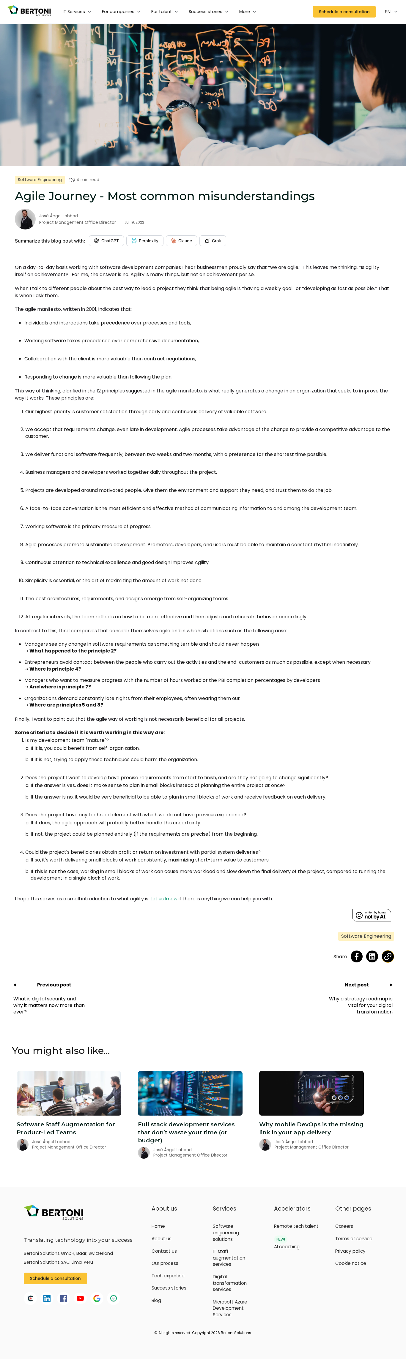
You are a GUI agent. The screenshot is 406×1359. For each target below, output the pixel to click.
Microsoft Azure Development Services (230, 1308)
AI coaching (287, 1247)
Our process (165, 1263)
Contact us (164, 1251)
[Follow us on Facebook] (357, 956)
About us (161, 1239)
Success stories (169, 1288)
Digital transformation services (230, 1283)
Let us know (163, 898)
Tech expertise (168, 1276)
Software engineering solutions (226, 1232)
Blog (156, 1300)
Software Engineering (40, 180)
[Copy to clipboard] (388, 956)
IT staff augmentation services (229, 1257)
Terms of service (353, 1239)
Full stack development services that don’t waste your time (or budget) (186, 1132)
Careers (344, 1226)
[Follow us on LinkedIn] (372, 956)
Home (158, 1226)
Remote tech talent (296, 1226)
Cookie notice (350, 1263)
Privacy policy (350, 1251)
